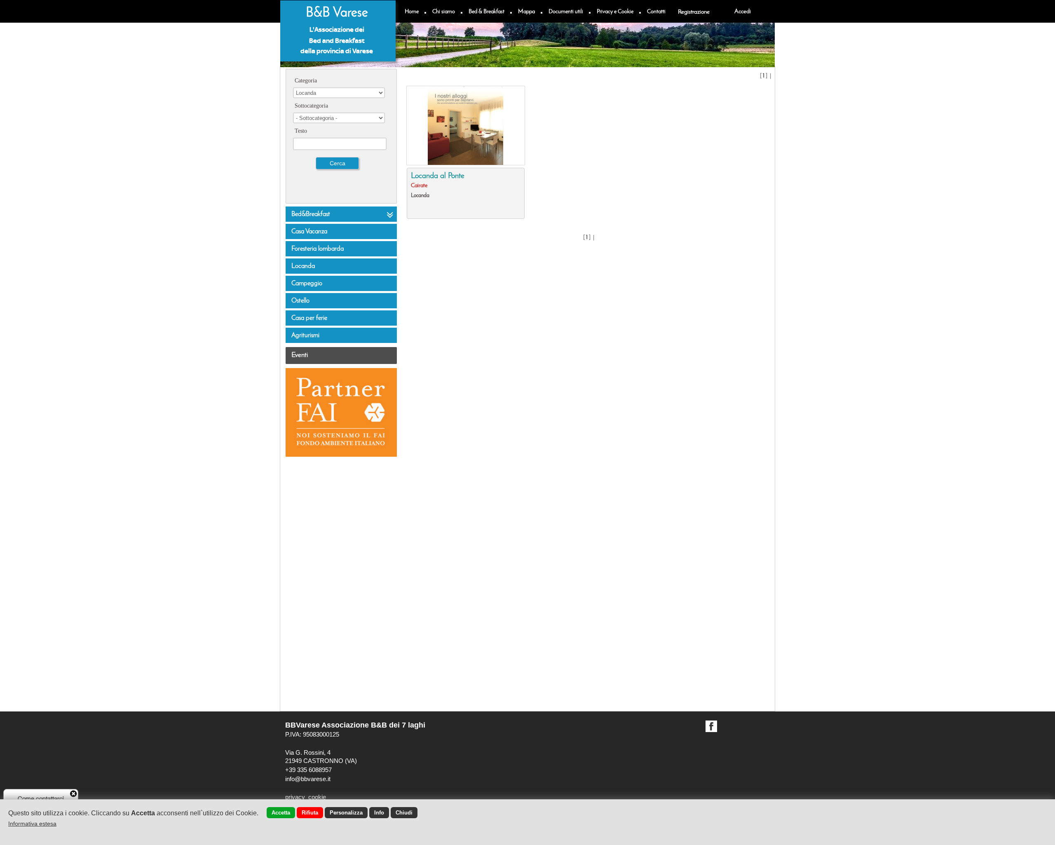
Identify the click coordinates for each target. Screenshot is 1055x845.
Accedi (742, 12)
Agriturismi (305, 335)
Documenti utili (566, 12)
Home (412, 12)
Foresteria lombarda (317, 249)
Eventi (299, 355)
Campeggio (306, 283)
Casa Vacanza (309, 231)
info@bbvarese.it (308, 778)
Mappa (526, 12)
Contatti (656, 12)
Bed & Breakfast (486, 12)
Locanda (303, 266)
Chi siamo (443, 12)
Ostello (300, 301)
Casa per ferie (309, 318)
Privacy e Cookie (615, 12)
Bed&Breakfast (310, 214)
